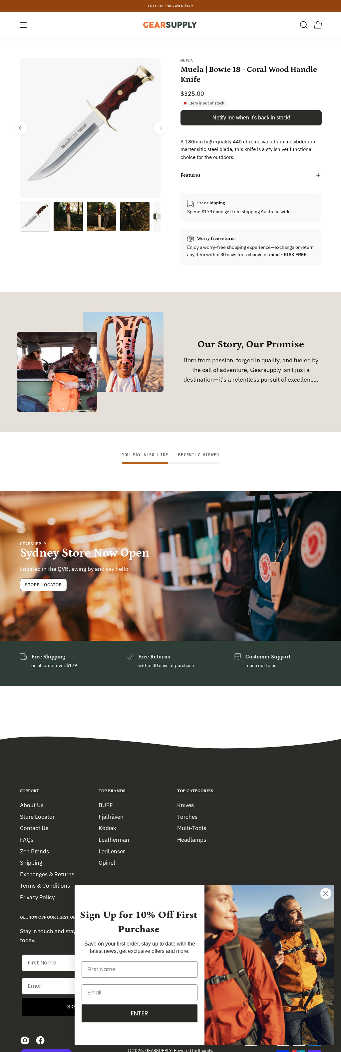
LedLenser (112, 851)
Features (190, 175)
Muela (186, 61)
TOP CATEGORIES (195, 791)
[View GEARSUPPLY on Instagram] (25, 1040)
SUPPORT (29, 791)
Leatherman (114, 839)
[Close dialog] (326, 893)
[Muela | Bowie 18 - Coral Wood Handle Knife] (35, 217)
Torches (187, 816)
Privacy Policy (37, 897)
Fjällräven (111, 816)
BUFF (106, 805)
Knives (185, 805)
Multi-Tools (191, 828)
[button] (303, 25)
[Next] (160, 128)
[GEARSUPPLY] (170, 25)
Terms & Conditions (45, 885)
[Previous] (20, 128)
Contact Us (34, 828)
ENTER (139, 1013)
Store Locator (43, 585)
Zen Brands (34, 851)
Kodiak (107, 828)
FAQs (26, 839)
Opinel (107, 862)
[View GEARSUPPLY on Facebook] (40, 1040)
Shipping (31, 862)
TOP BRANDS (112, 791)
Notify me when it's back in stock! (251, 117)
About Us (32, 805)
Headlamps (191, 839)
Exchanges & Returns (47, 874)
